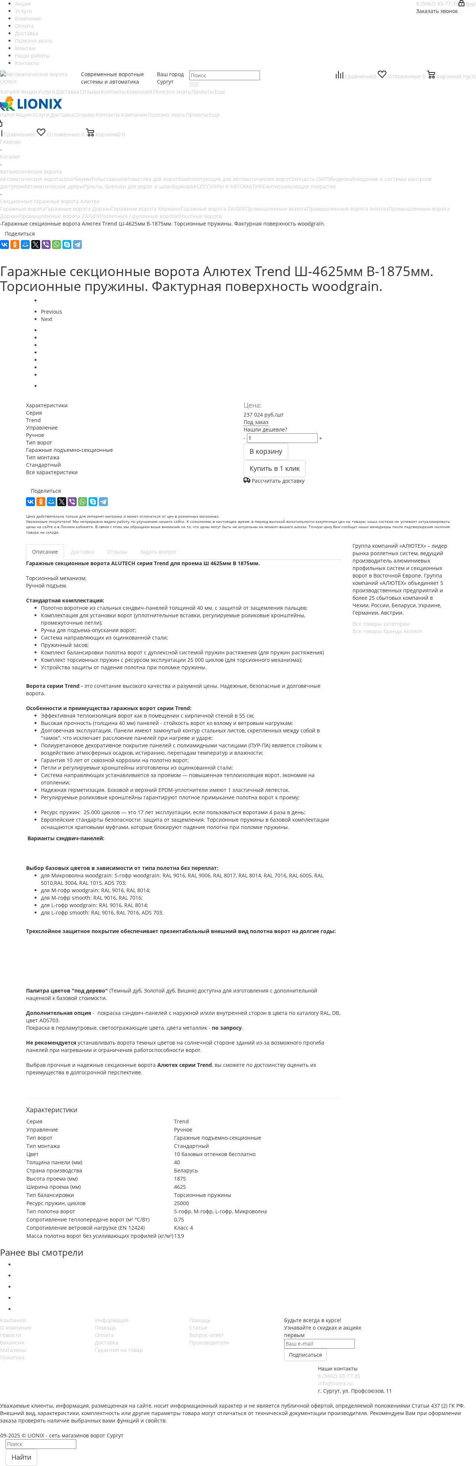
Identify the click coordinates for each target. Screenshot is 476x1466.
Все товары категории (381, 623)
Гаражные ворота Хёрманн (146, 208)
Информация (112, 1320)
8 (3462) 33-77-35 (437, 3)
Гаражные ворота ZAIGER (213, 208)
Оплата (104, 1335)
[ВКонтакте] (4, 244)
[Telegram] (77, 244)
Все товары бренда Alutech (387, 631)
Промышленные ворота (276, 208)
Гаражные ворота (22, 208)
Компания (13, 1320)
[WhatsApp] (56, 244)
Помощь (105, 1327)
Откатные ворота (199, 216)
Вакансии (12, 1342)
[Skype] (66, 244)
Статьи (198, 1327)
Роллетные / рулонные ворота (138, 216)
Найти (21, 1457)
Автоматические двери (53, 186)
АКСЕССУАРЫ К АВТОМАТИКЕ (228, 186)
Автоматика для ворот (149, 178)
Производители (209, 1342)
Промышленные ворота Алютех (348, 208)
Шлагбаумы (76, 178)
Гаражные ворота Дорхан (78, 208)
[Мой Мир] (25, 244)
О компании (15, 1327)
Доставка (106, 1342)
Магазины (13, 1349)
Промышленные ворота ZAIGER (59, 216)
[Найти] (194, 84)
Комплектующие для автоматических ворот (234, 178)
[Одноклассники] (14, 244)
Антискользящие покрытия (301, 186)
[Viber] (46, 244)
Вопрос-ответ (206, 1335)
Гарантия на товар (119, 1349)
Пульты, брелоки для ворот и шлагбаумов (136, 186)
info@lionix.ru (335, 1383)
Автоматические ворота (31, 178)
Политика (12, 1357)
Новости (10, 1335)
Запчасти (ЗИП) (310, 178)
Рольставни (106, 178)
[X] (35, 244)
